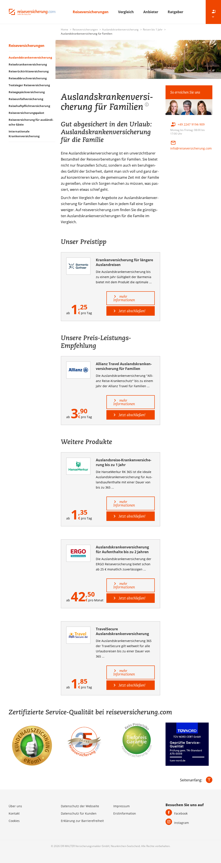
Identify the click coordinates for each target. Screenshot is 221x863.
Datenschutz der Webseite (80, 806)
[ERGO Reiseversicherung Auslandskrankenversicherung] (78, 553)
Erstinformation (124, 813)
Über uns (15, 806)
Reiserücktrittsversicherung (29, 71)
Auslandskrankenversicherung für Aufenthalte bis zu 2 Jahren (122, 549)
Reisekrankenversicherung (28, 64)
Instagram (181, 823)
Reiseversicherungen (91, 12)
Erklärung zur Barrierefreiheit (82, 821)
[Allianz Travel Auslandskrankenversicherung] (78, 370)
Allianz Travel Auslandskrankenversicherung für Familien (124, 366)
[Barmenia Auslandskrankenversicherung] (78, 266)
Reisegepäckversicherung (27, 92)
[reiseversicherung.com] (32, 11)
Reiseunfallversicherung (26, 99)
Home (65, 29)
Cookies (14, 821)
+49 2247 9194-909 (191, 124)
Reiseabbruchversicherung (28, 78)
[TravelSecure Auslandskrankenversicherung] (78, 635)
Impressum (121, 806)
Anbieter (151, 12)
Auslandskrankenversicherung (120, 29)
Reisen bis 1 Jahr (153, 29)
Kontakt (14, 813)
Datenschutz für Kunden (78, 813)
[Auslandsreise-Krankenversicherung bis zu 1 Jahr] (78, 466)
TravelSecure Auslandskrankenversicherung (122, 631)
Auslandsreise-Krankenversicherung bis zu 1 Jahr (123, 462)
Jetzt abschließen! (131, 311)
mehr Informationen (124, 298)
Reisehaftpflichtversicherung (29, 106)
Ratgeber (175, 12)
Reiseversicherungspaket (26, 113)
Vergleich (126, 12)
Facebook (181, 813)
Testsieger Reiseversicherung (29, 85)
